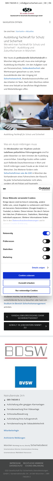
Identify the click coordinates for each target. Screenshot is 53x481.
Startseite (20, 31)
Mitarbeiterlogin (11, 430)
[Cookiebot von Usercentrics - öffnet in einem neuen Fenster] (39, 189)
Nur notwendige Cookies (26, 290)
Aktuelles (30, 31)
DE (45, 3)
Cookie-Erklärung (18, 223)
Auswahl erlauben (26, 283)
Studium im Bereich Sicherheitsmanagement (25, 303)
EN (50, 3)
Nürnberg (16, 445)
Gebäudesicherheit (31, 68)
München (8, 445)
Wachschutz (27, 452)
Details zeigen (38, 268)
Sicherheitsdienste (9, 452)
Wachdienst (20, 452)
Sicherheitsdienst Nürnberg (29, 449)
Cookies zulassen (26, 275)
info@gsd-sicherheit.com (31, 3)
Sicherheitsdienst (39, 445)
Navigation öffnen (12, 22)
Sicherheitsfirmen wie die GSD (18, 173)
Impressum (15, 463)
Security (21, 445)
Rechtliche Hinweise (33, 463)
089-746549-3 (11, 3)
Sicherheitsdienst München (12, 449)
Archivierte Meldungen (14, 437)
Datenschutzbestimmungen (25, 220)
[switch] (46, 241)
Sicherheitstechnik (12, 78)
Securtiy (27, 445)
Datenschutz (16, 465)
